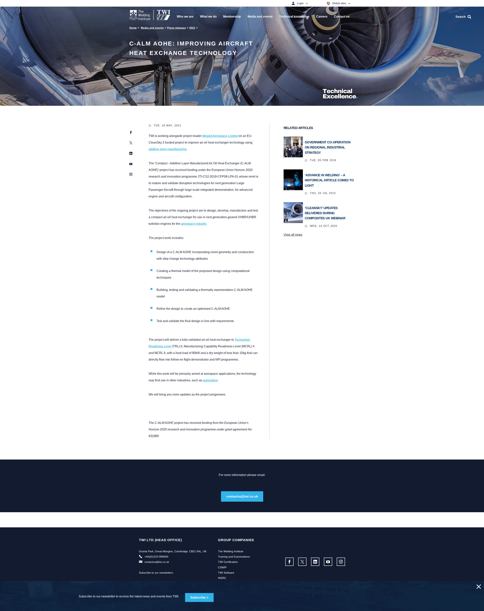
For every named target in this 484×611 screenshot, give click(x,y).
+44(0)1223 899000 (156, 556)
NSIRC (222, 577)
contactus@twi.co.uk (242, 496)
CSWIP (222, 567)
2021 (192, 27)
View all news (293, 234)
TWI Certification (228, 561)
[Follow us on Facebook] (289, 562)
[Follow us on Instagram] (341, 562)
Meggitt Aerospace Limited (220, 135)
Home (133, 27)
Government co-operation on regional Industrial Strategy (328, 147)
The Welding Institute (230, 551)
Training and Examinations (234, 556)
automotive (210, 380)
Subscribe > (199, 597)
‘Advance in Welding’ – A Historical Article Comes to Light (329, 180)
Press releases (176, 27)
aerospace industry (193, 223)
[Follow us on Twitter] (302, 562)
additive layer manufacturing (167, 149)
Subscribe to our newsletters (156, 572)
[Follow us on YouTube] (328, 562)
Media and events (152, 27)
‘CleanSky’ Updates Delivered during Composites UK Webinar (325, 213)
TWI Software (226, 572)
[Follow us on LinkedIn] (315, 562)
